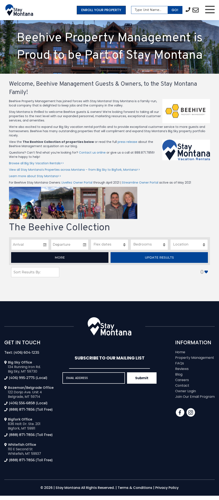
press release (127, 142)
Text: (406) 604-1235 (21, 352)
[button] (59, 257)
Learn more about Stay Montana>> (35, 176)
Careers (182, 379)
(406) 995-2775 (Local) (28, 378)
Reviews (182, 368)
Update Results (159, 257)
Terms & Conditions (135, 487)
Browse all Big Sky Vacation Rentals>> (36, 163)
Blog (178, 374)
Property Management (194, 357)
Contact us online (92, 152)
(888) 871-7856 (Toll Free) (31, 409)
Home (180, 352)
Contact (182, 385)
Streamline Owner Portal (140, 182)
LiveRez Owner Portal (77, 182)
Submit (141, 378)
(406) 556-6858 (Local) (28, 403)
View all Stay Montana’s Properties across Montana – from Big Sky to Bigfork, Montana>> (74, 170)
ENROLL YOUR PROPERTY (101, 9)
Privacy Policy (167, 487)
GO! (175, 9)
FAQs (179, 363)
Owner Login (185, 391)
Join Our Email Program (195, 396)
